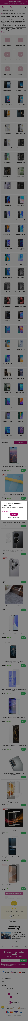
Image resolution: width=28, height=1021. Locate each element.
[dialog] (14, 510)
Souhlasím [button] (14, 514)
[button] (14, 517)
